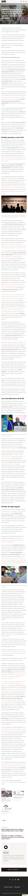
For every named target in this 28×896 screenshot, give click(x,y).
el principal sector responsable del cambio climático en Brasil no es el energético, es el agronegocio (12, 540)
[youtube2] (18, 879)
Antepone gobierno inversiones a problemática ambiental (6, 799)
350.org (24, 365)
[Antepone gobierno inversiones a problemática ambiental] (6, 794)
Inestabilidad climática (17, 797)
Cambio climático (4, 811)
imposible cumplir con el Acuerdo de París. (12, 563)
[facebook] (10, 879)
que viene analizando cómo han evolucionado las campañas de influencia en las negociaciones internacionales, (14, 764)
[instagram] (15, 879)
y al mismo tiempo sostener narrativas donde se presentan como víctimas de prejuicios (13, 558)
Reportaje (13, 6)
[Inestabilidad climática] (18, 794)
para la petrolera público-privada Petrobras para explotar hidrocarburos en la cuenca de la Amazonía (13, 456)
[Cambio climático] (6, 807)
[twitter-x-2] (12, 879)
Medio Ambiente (5, 6)
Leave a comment (13, 869)
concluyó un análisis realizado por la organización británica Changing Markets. (12, 700)
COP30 (3, 820)
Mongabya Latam (5, 782)
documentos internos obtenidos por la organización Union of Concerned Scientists (14, 256)
